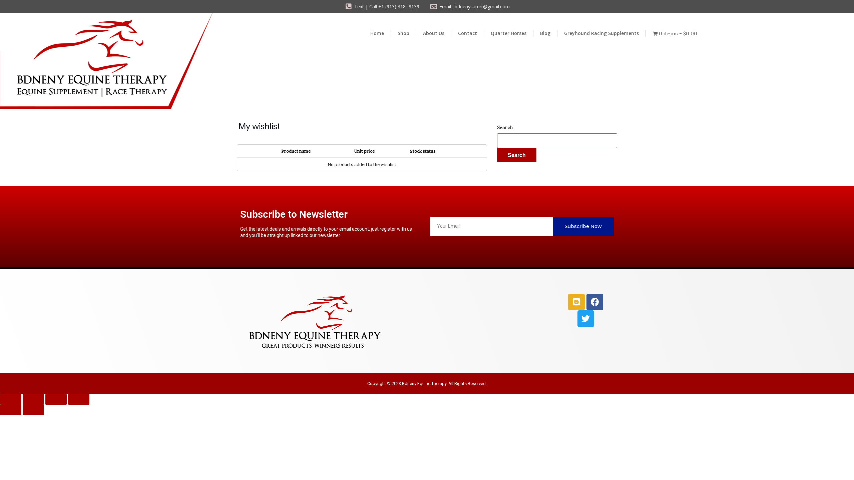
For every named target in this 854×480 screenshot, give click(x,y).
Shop (403, 33)
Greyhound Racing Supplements (601, 33)
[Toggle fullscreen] (33, 399)
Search (505, 127)
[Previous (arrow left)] (10, 410)
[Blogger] (576, 302)
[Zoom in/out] (10, 399)
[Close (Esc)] (78, 399)
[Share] (56, 399)
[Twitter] (585, 318)
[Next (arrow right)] (33, 410)
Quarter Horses (508, 33)
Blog (545, 33)
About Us (433, 33)
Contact (467, 33)
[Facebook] (594, 302)
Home (377, 33)
